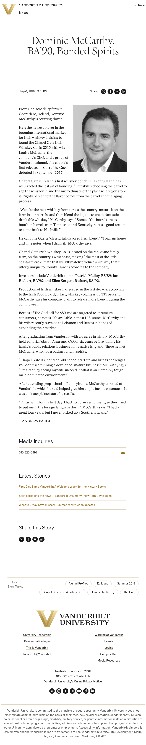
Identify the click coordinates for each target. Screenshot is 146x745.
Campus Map (108, 654)
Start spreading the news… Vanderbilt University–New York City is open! (65, 496)
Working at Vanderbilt (109, 635)
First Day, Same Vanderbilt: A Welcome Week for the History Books (62, 487)
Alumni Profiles (78, 583)
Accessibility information (95, 727)
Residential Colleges (37, 641)
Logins (109, 648)
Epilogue (102, 583)
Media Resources (109, 660)
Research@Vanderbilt (37, 654)
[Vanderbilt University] (73, 618)
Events (108, 641)
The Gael (129, 592)
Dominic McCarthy (103, 592)
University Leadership (37, 635)
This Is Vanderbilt (37, 648)
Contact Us (83, 676)
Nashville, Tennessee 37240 (73, 671)
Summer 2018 (126, 583)
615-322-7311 (64, 676)
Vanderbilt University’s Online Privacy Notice (73, 681)
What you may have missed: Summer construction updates (57, 505)
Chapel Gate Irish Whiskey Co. (62, 592)
